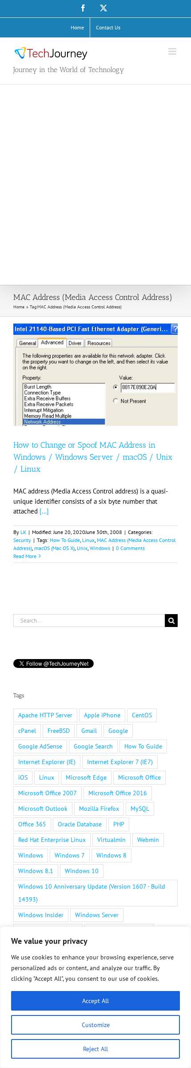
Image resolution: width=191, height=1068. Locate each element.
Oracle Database (80, 824)
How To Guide (65, 540)
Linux (88, 540)
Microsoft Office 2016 (117, 793)
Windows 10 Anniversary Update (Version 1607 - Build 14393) (91, 892)
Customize (96, 1025)
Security (22, 540)
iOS (23, 777)
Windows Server (97, 915)
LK (23, 532)
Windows (100, 548)
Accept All (95, 1001)
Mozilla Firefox (99, 809)
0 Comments (130, 548)
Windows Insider (41, 915)
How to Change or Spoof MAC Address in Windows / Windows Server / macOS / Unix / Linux (92, 457)
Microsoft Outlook (43, 809)
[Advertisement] (95, 184)
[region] (95, 997)
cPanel (27, 731)
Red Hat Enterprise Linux (52, 840)
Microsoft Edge (86, 777)
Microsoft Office (139, 777)
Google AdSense (40, 746)
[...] (44, 511)
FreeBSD (59, 731)
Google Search (93, 746)
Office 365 (32, 824)
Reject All (95, 1049)
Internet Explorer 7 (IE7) (120, 762)
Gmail (89, 731)
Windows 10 (82, 871)
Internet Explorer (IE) (47, 762)
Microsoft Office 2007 (47, 793)
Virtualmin (111, 840)
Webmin (148, 840)
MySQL (140, 809)
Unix (82, 548)
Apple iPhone (102, 715)
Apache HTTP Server (45, 715)
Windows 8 (111, 855)
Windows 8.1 (35, 871)
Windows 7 (70, 855)
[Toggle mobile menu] (173, 51)
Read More (24, 556)
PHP (118, 824)
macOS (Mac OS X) (54, 548)
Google (118, 731)
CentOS (142, 715)
